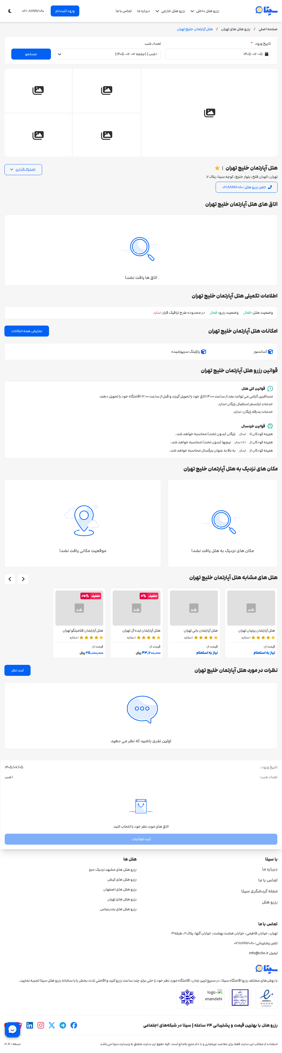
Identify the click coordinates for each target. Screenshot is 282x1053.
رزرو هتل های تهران (122, 899)
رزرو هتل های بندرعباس (118, 909)
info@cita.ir (259, 953)
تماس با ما (124, 11)
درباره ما (143, 11)
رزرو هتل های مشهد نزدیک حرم (113, 869)
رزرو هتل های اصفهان (120, 889)
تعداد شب (153, 43)
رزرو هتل (270, 902)
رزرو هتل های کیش (122, 879)
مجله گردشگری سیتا (259, 891)
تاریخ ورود (261, 43)
